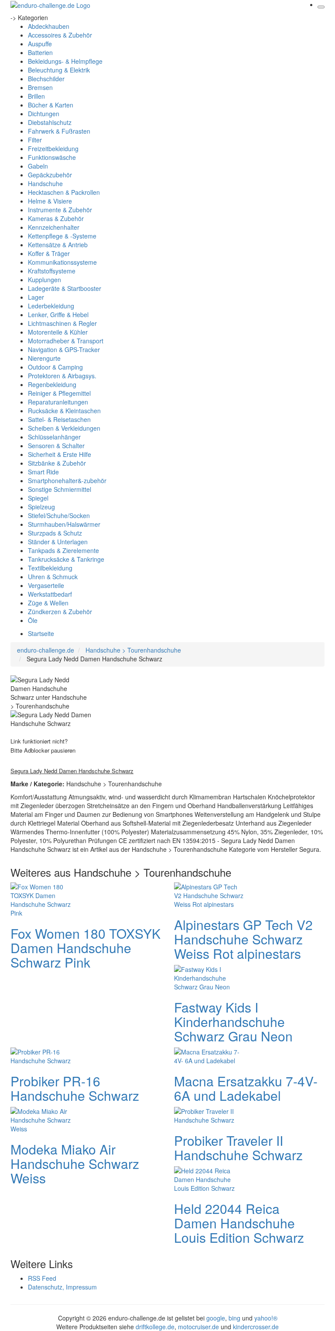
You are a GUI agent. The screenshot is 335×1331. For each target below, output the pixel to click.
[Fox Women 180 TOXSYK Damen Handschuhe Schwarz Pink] (45, 899)
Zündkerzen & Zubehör (60, 611)
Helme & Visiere (50, 201)
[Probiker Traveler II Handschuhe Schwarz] (209, 1114)
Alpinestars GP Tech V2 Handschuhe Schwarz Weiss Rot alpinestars (243, 939)
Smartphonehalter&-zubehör (67, 480)
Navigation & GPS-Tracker (64, 349)
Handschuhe (45, 183)
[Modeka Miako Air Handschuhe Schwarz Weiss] (45, 1119)
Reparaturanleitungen (58, 402)
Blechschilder (46, 78)
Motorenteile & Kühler (58, 332)
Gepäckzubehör (50, 174)
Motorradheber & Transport (65, 340)
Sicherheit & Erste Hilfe (59, 454)
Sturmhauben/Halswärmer (64, 524)
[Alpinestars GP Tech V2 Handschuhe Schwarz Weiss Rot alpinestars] (209, 894)
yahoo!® (265, 1318)
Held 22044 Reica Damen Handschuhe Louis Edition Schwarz (239, 1223)
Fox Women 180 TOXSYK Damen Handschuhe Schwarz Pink (85, 947)
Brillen (36, 96)
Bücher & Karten (50, 104)
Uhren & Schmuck (53, 576)
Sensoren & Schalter (56, 445)
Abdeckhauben (48, 26)
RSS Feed (42, 1278)
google (215, 1318)
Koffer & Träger (49, 253)
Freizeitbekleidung (53, 148)
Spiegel (38, 498)
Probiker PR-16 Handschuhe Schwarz (74, 1088)
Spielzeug (41, 506)
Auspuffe (40, 43)
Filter (35, 139)
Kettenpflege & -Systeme (62, 236)
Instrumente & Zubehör (60, 209)
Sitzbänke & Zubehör (57, 463)
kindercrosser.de (256, 1326)
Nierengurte (44, 358)
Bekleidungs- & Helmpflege (65, 61)
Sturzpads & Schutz (55, 533)
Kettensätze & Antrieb (58, 244)
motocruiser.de (198, 1326)
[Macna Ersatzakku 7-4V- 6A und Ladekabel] (209, 1055)
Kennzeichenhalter (53, 227)
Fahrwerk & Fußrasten (59, 131)
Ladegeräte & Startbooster (64, 288)
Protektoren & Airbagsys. (62, 375)
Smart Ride (43, 471)
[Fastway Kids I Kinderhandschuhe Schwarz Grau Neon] (209, 977)
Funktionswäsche (52, 157)
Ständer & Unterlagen (58, 541)
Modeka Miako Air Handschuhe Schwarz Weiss (74, 1163)
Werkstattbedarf (50, 594)
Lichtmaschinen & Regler (62, 323)
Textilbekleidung (50, 568)
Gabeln (38, 166)
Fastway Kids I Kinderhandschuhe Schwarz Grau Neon (233, 1021)
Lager (36, 297)
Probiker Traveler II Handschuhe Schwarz (238, 1147)
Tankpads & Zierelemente (63, 550)
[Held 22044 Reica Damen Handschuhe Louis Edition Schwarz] (209, 1178)
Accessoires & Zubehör (60, 35)
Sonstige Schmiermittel (59, 489)
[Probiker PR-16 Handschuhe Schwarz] (45, 1055)
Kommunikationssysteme (62, 262)
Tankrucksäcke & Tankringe (66, 559)
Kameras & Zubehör (56, 218)
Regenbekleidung (52, 384)
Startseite (41, 633)
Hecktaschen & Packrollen (64, 192)
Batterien (40, 52)
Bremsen (40, 87)
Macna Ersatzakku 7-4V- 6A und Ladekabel (246, 1088)
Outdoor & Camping (55, 367)
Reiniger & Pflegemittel (59, 393)
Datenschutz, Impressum (62, 1287)
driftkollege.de (155, 1326)
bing (234, 1318)
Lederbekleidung (51, 305)
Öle (33, 620)
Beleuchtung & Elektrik (59, 70)
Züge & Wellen (48, 602)
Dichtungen (43, 113)
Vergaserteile (46, 585)
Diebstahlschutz (50, 122)
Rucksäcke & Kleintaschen (64, 410)
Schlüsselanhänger (54, 436)
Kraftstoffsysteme (51, 270)
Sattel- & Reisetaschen (59, 419)
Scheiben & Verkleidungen (64, 428)
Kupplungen (44, 279)
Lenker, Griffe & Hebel (58, 314)
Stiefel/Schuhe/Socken (59, 515)
